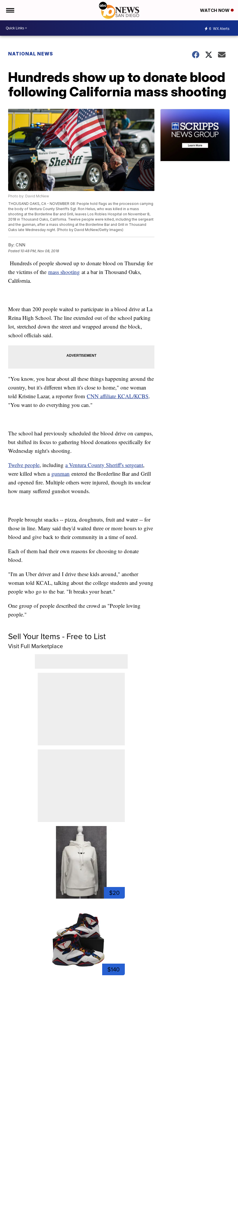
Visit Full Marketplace (35, 646)
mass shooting (64, 271)
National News (30, 54)
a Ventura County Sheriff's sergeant (104, 464)
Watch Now (215, 10)
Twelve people (23, 464)
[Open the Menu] (9, 10)
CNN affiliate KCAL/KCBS (118, 396)
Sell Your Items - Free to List (57, 636)
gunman (60, 473)
